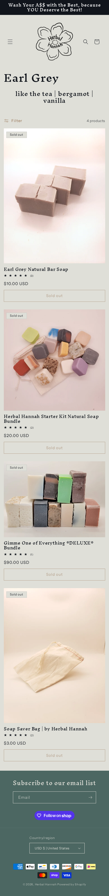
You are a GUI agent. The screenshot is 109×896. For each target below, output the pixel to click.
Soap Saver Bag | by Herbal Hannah (45, 728)
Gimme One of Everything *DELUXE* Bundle (49, 545)
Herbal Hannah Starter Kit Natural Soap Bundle (51, 419)
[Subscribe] (90, 797)
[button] (10, 41)
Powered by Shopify (71, 884)
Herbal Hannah (46, 884)
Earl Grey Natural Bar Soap (36, 269)
